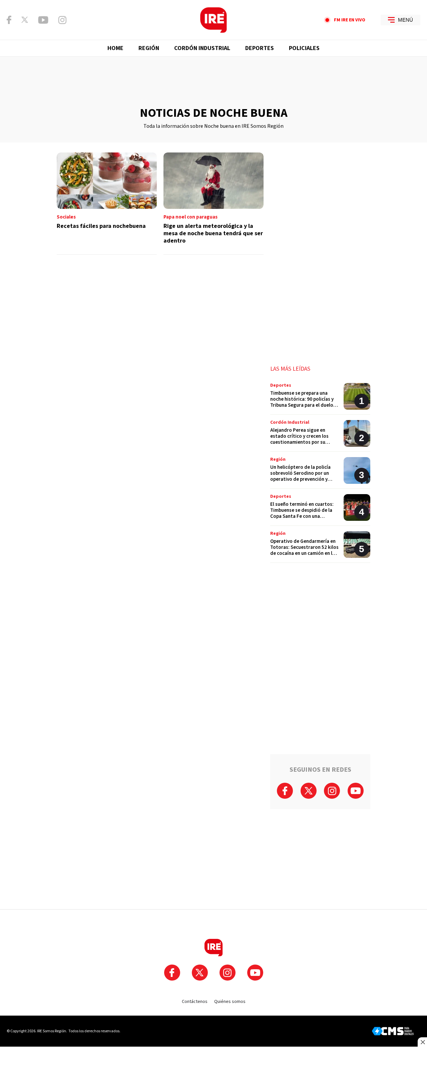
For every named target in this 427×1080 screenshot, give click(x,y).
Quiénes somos (230, 1001)
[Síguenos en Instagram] (62, 20)
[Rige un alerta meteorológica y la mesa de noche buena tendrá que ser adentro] (213, 203)
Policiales (304, 48)
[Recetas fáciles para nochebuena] (107, 203)
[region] (213, 82)
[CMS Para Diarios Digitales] (393, 1031)
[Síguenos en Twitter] (24, 20)
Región (148, 48)
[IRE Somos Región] (213, 20)
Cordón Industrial (202, 48)
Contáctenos (194, 1001)
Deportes (259, 48)
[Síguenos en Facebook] (9, 20)
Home (115, 48)
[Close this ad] (422, 1042)
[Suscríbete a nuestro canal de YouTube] (43, 20)
